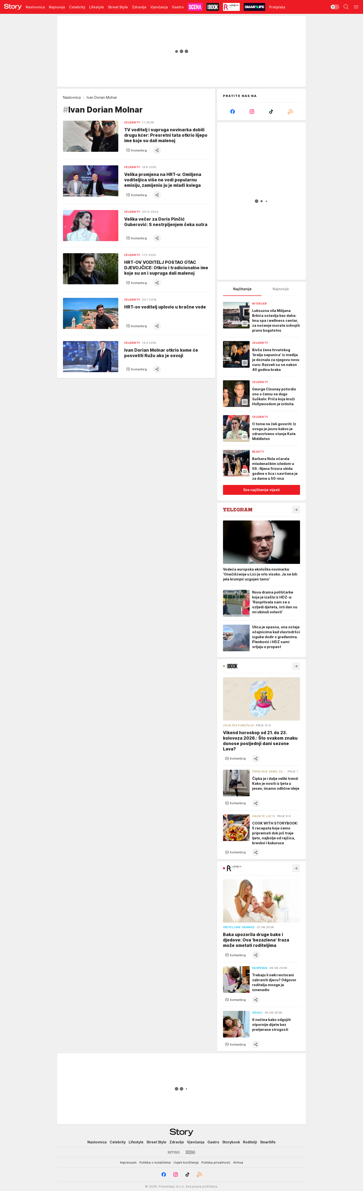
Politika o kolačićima (155, 1162)
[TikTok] (271, 111)
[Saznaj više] (296, 510)
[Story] (13, 7)
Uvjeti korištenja (186, 1162)
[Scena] (190, 1152)
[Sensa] (174, 1152)
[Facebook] (232, 111)
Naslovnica (72, 97)
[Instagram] (252, 111)
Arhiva (238, 1162)
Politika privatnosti (216, 1162)
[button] (136, 150)
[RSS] (290, 111)
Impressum (128, 1162)
